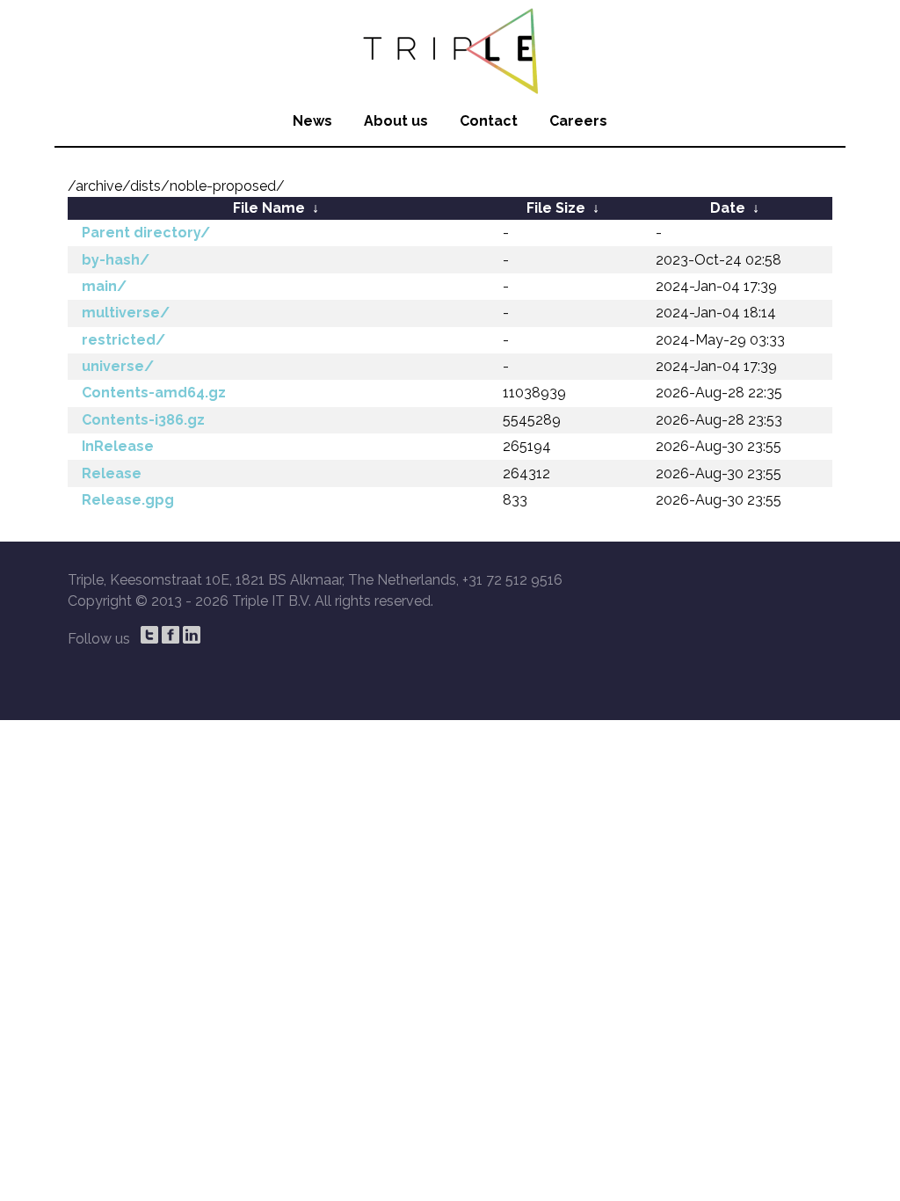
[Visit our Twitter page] (149, 635)
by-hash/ (115, 259)
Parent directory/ (146, 232)
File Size (555, 208)
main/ (104, 286)
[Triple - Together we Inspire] (450, 48)
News (312, 121)
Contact (489, 121)
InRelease (118, 446)
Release (112, 473)
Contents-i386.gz (143, 419)
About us (396, 121)
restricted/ (123, 339)
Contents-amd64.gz (154, 392)
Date (727, 208)
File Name (269, 208)
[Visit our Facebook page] (170, 635)
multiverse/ (126, 312)
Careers (578, 121)
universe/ (118, 366)
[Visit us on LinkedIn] (191, 635)
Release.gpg (128, 499)
